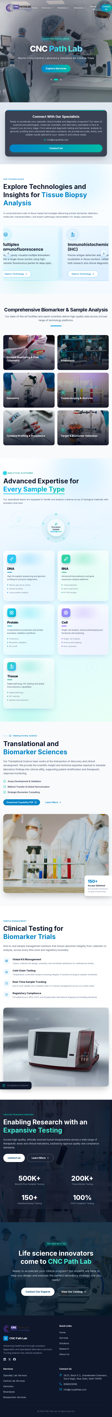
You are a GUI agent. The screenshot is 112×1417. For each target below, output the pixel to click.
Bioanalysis (9, 1391)
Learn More (51, 802)
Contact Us (106, 7)
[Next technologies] (104, 253)
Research (64, 1348)
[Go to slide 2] (56, 79)
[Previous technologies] (8, 253)
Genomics (79, 8)
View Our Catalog (71, 1291)
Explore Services (56, 70)
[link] (29, 352)
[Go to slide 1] (53, 79)
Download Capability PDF (20, 802)
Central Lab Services (14, 1380)
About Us (93, 7)
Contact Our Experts (38, 1291)
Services (46, 8)
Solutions (62, 8)
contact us (14, 1157)
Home (35, 8)
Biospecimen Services (14, 1397)
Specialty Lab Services (15, 1375)
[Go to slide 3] (59, 79)
